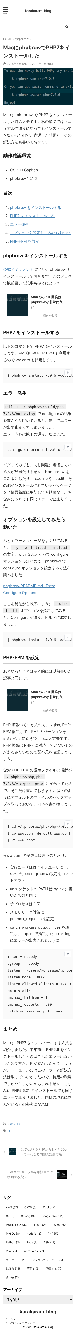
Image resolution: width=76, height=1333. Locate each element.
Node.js (33, 1233)
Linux (41, 1225)
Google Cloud (52, 1216)
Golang (28, 1216)
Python (13, 1242)
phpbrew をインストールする (35, 207)
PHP (10, 1130)
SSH (49, 1242)
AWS (12, 1207)
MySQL (13, 1233)
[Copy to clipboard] (67, 372)
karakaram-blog (38, 11)
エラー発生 (19, 224)
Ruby (31, 1242)
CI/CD (30, 1207)
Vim (11, 1251)
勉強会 (13, 1268)
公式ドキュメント (18, 269)
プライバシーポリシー (22, 1322)
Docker (50, 1207)
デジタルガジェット (47, 1260)
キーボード (16, 1260)
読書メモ (53, 1268)
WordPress (34, 1251)
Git (10, 1216)
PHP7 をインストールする (32, 216)
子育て (33, 1268)
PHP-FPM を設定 (24, 241)
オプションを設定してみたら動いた (40, 232)
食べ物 (12, 1277)
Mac (60, 1225)
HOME (13, 1318)
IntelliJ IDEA (17, 1225)
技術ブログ (14, 1124)
